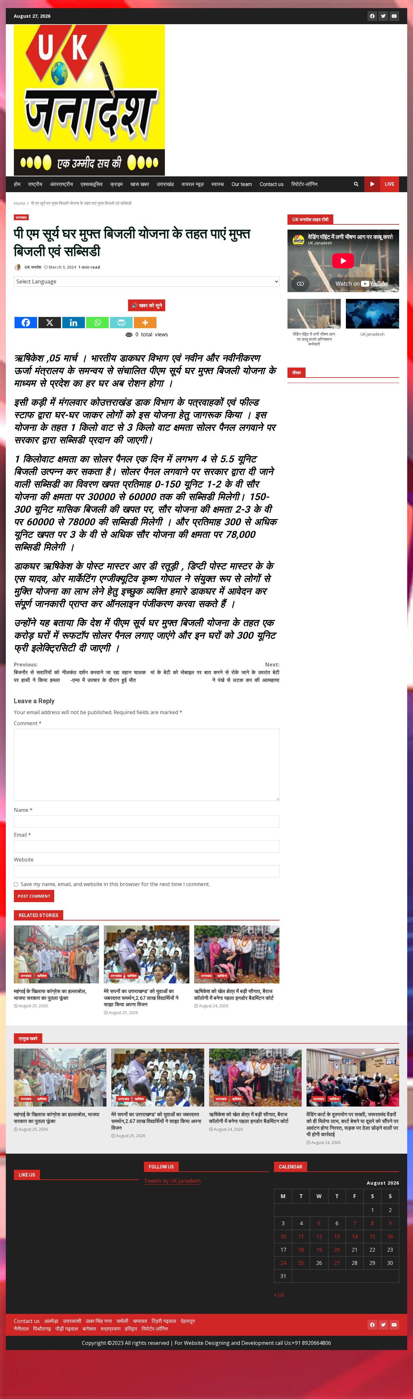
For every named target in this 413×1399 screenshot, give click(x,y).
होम (17, 184)
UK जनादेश (32, 267)
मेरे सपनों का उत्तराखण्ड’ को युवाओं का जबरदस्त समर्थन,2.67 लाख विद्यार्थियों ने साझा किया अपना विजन (146, 954)
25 (301, 1262)
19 (319, 1249)
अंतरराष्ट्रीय (61, 184)
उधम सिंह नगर (99, 1321)
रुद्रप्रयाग (110, 1328)
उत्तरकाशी (72, 1321)
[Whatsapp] (97, 322)
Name (23, 809)
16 (390, 1236)
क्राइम (116, 184)
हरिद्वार (131, 1328)
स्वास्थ (217, 184)
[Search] (356, 184)
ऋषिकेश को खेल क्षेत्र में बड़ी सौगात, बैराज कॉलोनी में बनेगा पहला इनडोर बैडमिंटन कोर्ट (236, 954)
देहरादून (188, 1321)
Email (22, 834)
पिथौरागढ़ (42, 1328)
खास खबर (139, 184)
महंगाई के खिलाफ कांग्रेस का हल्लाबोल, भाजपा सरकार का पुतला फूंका (56, 954)
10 (283, 1236)
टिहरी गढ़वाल (164, 1321)
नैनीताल (21, 1328)
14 (355, 1236)
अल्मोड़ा (51, 1321)
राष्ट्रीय (35, 184)
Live (389, 184)
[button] (314, 326)
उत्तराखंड (165, 184)
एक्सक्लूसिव (92, 184)
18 (301, 1249)
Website (24, 859)
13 (337, 1236)
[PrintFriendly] (121, 322)
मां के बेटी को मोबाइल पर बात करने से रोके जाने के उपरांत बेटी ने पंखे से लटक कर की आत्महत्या (215, 672)
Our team (242, 184)
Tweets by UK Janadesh (172, 1180)
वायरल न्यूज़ (193, 184)
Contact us (272, 184)
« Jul (279, 1294)
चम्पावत (140, 1321)
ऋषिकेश (41, 975)
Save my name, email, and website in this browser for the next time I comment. (115, 884)
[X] (49, 322)
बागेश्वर (89, 1328)
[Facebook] (26, 322)
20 (337, 1249)
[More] (145, 322)
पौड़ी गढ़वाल (66, 1328)
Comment (28, 723)
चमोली (122, 1321)
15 (372, 1236)
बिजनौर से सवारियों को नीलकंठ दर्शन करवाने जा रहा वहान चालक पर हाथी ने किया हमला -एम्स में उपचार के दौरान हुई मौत (80, 672)
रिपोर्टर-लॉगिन (304, 184)
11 (301, 1236)
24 (283, 1262)
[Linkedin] (73, 322)
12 (319, 1236)
